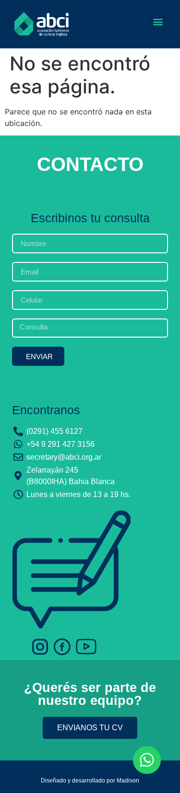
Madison (128, 780)
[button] (158, 22)
